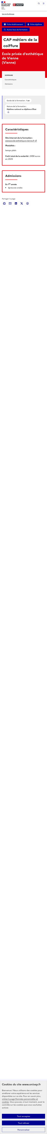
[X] (21, 203)
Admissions (9, 84)
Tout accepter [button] (23, 1116)
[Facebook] (27, 203)
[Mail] (10, 203)
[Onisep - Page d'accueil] (18, 5)
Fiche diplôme (36, 24)
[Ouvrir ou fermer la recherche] (39, 3)
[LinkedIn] (15, 203)
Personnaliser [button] (23, 1129)
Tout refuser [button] (23, 1123)
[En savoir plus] (8, 112)
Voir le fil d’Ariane (8, 14)
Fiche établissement (15, 24)
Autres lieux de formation (17, 29)
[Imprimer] (4, 203)
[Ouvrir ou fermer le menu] (44, 3)
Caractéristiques (10, 79)
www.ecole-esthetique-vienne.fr (19, 140)
